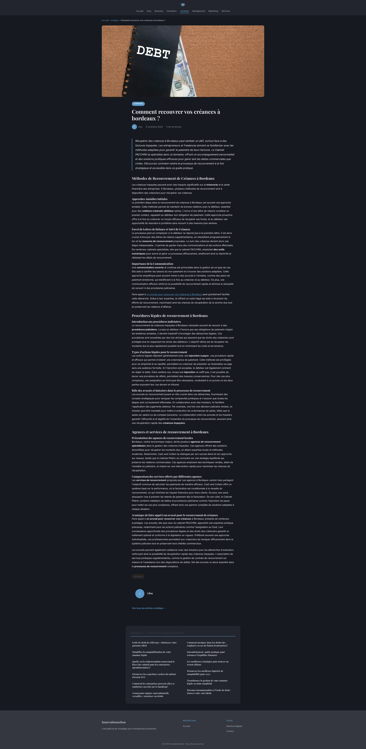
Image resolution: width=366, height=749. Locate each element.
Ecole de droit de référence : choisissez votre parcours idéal (154, 644)
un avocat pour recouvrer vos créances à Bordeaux (174, 294)
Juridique (184, 11)
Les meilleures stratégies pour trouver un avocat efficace (208, 663)
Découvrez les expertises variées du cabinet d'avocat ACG (154, 676)
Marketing (213, 11)
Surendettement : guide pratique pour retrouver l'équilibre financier (206, 653)
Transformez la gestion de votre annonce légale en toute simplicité (207, 682)
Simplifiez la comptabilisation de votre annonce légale (151, 653)
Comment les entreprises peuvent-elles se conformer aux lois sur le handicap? (153, 685)
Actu (149, 11)
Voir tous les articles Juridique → (149, 608)
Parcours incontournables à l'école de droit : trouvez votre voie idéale (209, 692)
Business (159, 11)
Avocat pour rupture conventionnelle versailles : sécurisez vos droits (150, 695)
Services (226, 11)
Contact (230, 731)
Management (198, 11)
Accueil (139, 11)
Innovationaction (114, 722)
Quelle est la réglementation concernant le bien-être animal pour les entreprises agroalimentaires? (153, 664)
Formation (172, 11)
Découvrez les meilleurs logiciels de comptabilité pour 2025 (205, 672)
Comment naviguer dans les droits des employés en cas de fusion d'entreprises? (207, 644)
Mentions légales (234, 726)
